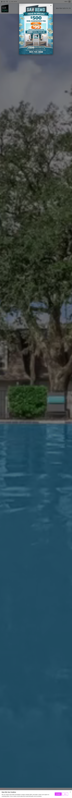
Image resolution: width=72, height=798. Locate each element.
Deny (65, 794)
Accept (58, 794)
